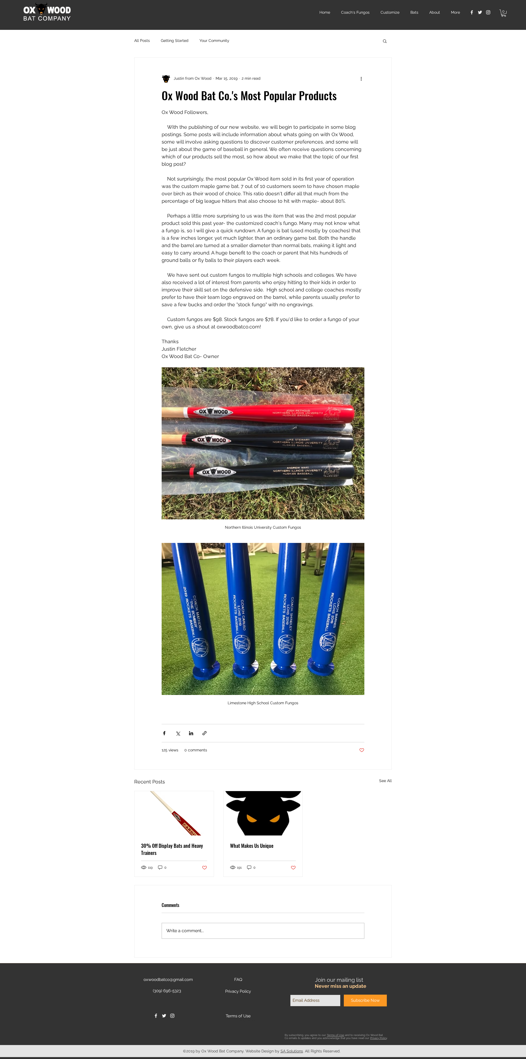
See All (385, 780)
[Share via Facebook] (164, 733)
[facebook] (471, 12)
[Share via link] (204, 733)
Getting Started (174, 40)
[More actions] (361, 78)
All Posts (142, 40)
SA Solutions (292, 1051)
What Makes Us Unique (251, 845)
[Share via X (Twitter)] (177, 733)
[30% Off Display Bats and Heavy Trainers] (174, 813)
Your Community (214, 40)
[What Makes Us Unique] (263, 813)
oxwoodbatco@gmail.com (168, 979)
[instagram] (488, 12)
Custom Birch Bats (248, 1021)
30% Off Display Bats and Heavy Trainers (172, 849)
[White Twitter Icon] (480, 12)
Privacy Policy (378, 1038)
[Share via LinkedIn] (191, 733)
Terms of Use (335, 1035)
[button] (503, 13)
